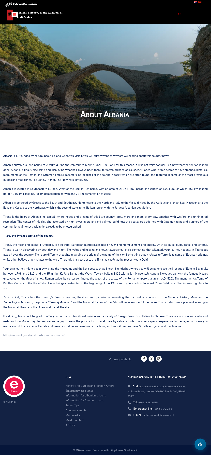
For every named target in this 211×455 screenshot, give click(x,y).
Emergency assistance (79, 391)
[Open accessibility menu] (200, 444)
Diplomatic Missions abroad (25, 4)
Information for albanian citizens (86, 395)
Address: (157, 391)
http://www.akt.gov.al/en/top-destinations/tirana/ (33, 335)
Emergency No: (152, 409)
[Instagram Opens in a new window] (158, 359)
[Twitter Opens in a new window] (151, 359)
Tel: (145, 402)
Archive (70, 425)
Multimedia (73, 415)
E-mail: (153, 415)
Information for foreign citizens (85, 400)
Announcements (76, 410)
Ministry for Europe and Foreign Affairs (90, 386)
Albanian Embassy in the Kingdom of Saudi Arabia (39, 15)
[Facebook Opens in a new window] (143, 359)
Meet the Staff (75, 420)
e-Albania (9, 402)
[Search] (179, 14)
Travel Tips (72, 405)
